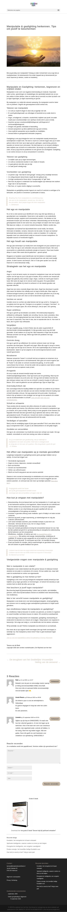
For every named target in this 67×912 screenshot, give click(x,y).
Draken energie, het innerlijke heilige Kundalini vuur (23, 849)
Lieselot (18, 717)
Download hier (15, 830)
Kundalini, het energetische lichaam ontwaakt (21, 840)
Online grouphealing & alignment (17, 896)
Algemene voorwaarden (13, 876)
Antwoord (55, 681)
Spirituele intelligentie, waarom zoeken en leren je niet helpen (26, 843)
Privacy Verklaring (12, 880)
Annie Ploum (19, 697)
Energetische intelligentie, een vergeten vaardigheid (23, 846)
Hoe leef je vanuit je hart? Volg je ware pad (21, 852)
